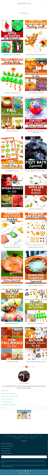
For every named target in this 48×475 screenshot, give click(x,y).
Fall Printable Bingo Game (12, 170)
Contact (41, 436)
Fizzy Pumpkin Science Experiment (12, 285)
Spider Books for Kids (12, 209)
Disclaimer (25, 437)
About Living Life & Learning (10, 436)
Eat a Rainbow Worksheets (7, 401)
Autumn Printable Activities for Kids (35, 361)
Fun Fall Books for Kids (12, 361)
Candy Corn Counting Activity (12, 92)
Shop (27, 436)
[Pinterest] (17, 471)
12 (29, 366)
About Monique (21, 436)
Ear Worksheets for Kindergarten (8, 404)
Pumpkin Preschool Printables (36, 247)
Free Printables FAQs (17, 437)
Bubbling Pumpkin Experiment (36, 285)
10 (23, 366)
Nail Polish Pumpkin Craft (12, 323)
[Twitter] (28, 471)
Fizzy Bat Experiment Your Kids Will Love (36, 170)
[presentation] (12, 36)
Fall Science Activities (12, 131)
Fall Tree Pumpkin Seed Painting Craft (36, 54)
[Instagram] (20, 471)
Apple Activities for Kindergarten (12, 54)
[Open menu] (24, 7)
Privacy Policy (32, 437)
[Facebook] (23, 471)
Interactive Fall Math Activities (36, 323)
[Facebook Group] (25, 471)
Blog (31, 436)
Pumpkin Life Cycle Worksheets (12, 247)
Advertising (35, 436)
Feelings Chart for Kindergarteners (8, 393)
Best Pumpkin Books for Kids (36, 92)
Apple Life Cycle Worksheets (36, 209)
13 (32, 366)
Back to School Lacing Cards (7, 399)
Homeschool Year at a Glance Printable (9, 396)
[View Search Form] (45, 7)
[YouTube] (31, 471)
